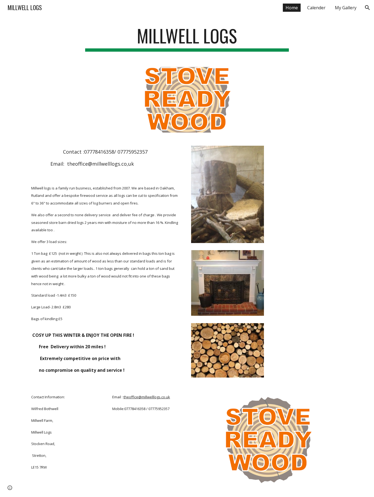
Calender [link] (316, 8)
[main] (187, 38)
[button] (367, 7)
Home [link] (292, 8)
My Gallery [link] (345, 8)
